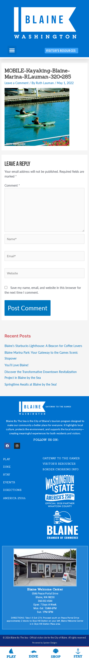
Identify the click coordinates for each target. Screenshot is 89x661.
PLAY (6, 459)
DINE (7, 466)
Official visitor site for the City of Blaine (48, 637)
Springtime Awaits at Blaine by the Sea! (31, 384)
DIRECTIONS (12, 490)
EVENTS (9, 482)
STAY (6, 474)
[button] (12, 50)
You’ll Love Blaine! (17, 365)
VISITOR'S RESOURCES (59, 463)
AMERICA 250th (14, 498)
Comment (12, 185)
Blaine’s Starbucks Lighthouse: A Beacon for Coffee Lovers (43, 346)
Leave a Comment (17, 83)
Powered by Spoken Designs (44, 642)
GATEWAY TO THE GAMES (61, 458)
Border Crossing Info (61, 469)
